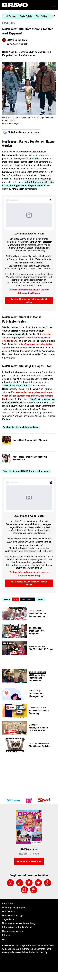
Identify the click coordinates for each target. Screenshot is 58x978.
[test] (47, 882)
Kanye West (28, 599)
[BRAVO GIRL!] (29, 800)
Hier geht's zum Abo (29, 861)
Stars (12, 23)
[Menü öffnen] (54, 5)
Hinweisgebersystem (12, 931)
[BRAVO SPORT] (44, 800)
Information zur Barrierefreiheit (17, 927)
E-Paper (6, 935)
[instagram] (10, 882)
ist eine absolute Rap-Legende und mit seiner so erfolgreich (26, 337)
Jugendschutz (9, 919)
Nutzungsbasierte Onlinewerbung (18, 923)
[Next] (53, 16)
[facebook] (29, 882)
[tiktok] (19, 882)
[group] (28, 16)
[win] (33, 889)
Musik (41, 599)
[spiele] (24, 889)
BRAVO (5, 23)
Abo (4, 939)
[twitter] (38, 882)
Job (16, 599)
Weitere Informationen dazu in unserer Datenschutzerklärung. (29, 291)
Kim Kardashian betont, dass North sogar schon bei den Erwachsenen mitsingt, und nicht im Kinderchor (27, 395)
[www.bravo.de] (15, 5)
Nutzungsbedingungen (13, 907)
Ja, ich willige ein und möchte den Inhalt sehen (29, 300)
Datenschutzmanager (13, 915)
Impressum (7, 903)
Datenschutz (8, 911)
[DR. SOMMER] (13, 800)
